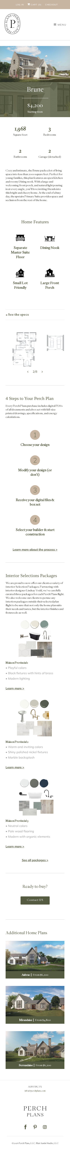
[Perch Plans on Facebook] (25, 1127)
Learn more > (15, 688)
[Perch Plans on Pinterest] (35, 1127)
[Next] (66, 349)
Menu (62, 24)
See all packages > (35, 860)
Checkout (51, 4)
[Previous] (4, 349)
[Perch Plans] (12, 25)
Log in (20, 4)
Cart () (35, 4)
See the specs (18, 314)
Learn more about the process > (35, 549)
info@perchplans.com (35, 1091)
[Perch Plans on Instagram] (45, 1127)
